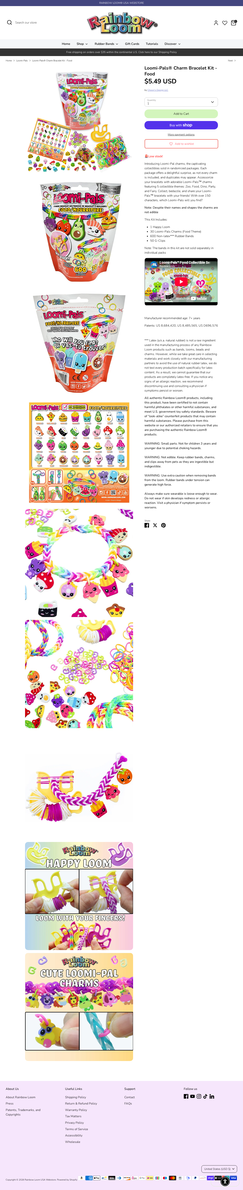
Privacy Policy (74, 1123)
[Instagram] (199, 1096)
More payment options (181, 134)
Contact (129, 1097)
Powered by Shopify (67, 1179)
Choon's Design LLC (158, 90)
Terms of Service (76, 1129)
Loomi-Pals (22, 60)
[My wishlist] (225, 22)
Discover (171, 44)
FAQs (128, 1103)
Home (66, 44)
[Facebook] (186, 1096)
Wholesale (72, 1142)
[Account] (216, 23)
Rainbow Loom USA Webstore (40, 1179)
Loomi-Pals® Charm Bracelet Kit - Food (52, 60)
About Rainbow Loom (21, 1097)
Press (9, 1103)
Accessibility (73, 1135)
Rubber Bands (105, 44)
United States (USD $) (217, 1169)
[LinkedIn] (212, 1096)
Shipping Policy (75, 1097)
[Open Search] (9, 22)
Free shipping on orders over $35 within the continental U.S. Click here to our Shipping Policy (121, 52)
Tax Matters (73, 1116)
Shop (80, 44)
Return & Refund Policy (81, 1103)
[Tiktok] (205, 1096)
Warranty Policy (76, 1110)
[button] (225, 1181)
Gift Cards (132, 44)
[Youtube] (192, 1096)
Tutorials (152, 44)
